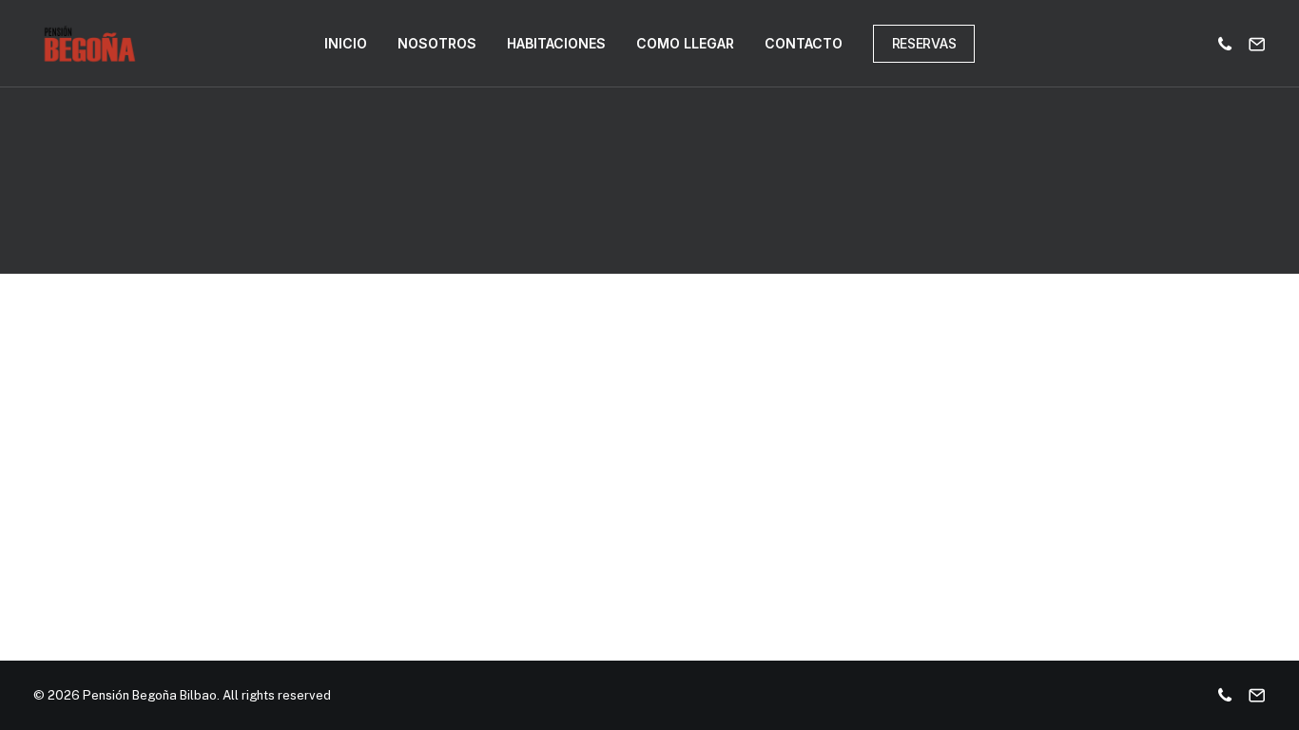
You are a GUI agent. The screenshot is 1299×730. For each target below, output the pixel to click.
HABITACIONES (556, 43)
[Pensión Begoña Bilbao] (89, 43)
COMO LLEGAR (685, 43)
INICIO (345, 43)
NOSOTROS (436, 43)
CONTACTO (804, 43)
